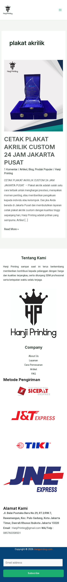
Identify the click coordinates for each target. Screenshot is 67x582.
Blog (31, 169)
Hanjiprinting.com (43, 549)
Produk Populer (44, 169)
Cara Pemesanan (33, 364)
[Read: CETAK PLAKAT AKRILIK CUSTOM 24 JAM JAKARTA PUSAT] (33, 95)
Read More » (11, 229)
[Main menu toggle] (60, 10)
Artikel (23, 169)
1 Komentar (10, 169)
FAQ (33, 373)
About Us (34, 356)
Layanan (33, 360)
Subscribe (33, 573)
